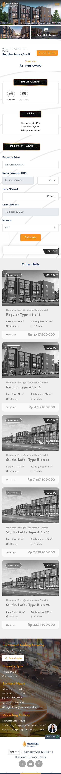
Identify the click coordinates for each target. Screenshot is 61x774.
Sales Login (15, 658)
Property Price (11, 157)
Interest (7, 220)
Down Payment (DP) (14, 173)
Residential (9, 671)
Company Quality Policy (37, 751)
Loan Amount (10, 205)
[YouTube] (30, 763)
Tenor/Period (10, 189)
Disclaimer (21, 757)
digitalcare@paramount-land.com (24, 707)
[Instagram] (39, 763)
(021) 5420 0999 (15, 702)
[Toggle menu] (57, 4)
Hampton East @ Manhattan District (14, 50)
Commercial (10, 676)
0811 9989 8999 (14, 698)
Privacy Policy (38, 757)
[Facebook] (22, 763)
